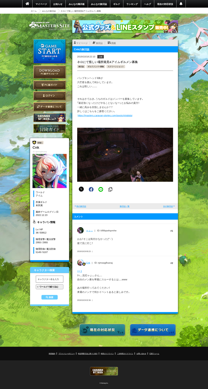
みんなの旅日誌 (99, 4)
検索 (51, 297)
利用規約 (52, 353)
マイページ (41, 4)
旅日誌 (99, 43)
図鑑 (113, 43)
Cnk (88, 262)
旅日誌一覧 (125, 206)
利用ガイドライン (107, 353)
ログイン (49, 95)
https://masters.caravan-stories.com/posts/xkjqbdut (105, 115)
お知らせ (57, 4)
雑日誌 (81, 66)
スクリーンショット (116, 66)
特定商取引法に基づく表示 (88, 353)
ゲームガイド (49, 128)
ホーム (34, 10)
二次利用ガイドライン (125, 353)
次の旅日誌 (168, 206)
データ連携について (49, 106)
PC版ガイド (49, 84)
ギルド (116, 4)
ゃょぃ (89, 230)
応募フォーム (154, 353)
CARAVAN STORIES (104, 371)
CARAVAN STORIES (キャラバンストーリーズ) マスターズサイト (49, 26)
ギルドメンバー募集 (96, 66)
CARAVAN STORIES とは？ (49, 117)
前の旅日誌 (81, 206)
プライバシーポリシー (66, 353)
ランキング (132, 4)
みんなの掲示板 (77, 4)
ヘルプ (147, 4)
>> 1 (79, 271)
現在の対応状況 (165, 4)
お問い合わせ (141, 353)
